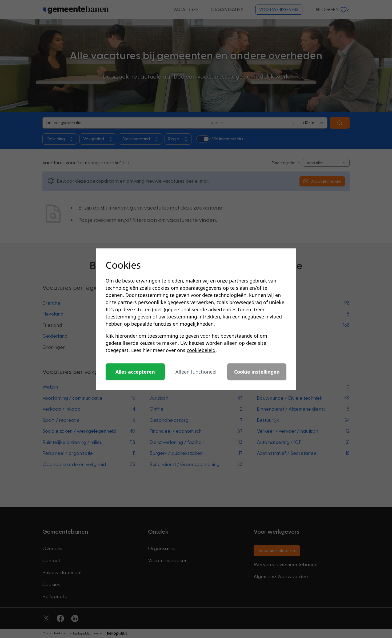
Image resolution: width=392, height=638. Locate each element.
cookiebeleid (201, 350)
